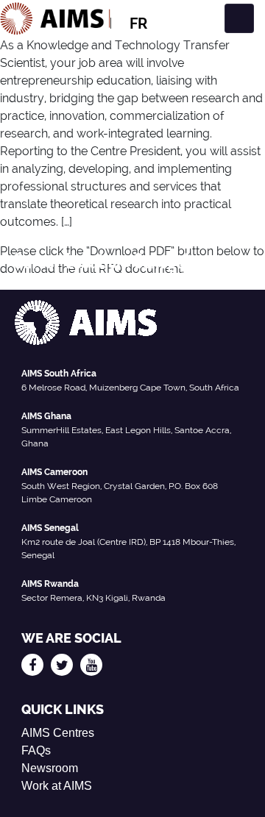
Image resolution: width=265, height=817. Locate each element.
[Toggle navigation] (239, 18)
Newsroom (49, 768)
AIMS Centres (57, 733)
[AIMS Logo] (55, 18)
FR (138, 23)
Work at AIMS (56, 785)
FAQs (36, 750)
